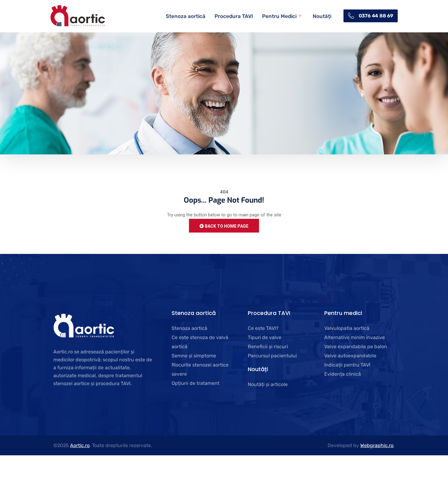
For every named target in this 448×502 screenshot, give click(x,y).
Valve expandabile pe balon (355, 346)
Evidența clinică (342, 374)
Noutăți (322, 16)
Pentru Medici (279, 16)
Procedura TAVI (234, 16)
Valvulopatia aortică (346, 328)
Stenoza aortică (185, 16)
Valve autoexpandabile (350, 356)
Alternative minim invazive (354, 337)
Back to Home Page (226, 226)
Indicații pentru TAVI (347, 365)
